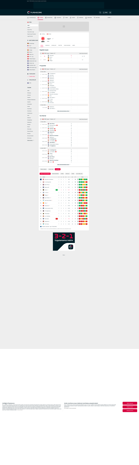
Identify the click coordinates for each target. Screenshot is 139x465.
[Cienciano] (43, 218)
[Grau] (43, 203)
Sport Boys (47, 184)
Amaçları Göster (130, 410)
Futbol (43, 34)
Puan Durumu (67, 45)
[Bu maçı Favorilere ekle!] (41, 56)
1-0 (56, 189)
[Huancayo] (43, 205)
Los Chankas (47, 216)
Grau (46, 203)
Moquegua (47, 213)
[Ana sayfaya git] (37, 12)
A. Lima (46, 192)
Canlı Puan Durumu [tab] (45, 173)
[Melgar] (43, 195)
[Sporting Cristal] (43, 200)
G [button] (61, 177)
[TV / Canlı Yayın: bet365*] (82, 56)
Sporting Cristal (48, 200)
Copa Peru (29, 29)
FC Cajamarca (47, 210)
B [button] (63, 177)
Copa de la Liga (30, 31)
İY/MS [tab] (73, 173)
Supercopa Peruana (31, 34)
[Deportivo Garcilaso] (43, 179)
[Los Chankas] (43, 216)
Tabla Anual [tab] (43, 169)
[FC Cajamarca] (43, 211)
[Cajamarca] (43, 221)
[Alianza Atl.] (43, 187)
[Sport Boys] (43, 184)
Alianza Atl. (47, 187)
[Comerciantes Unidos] (43, 208)
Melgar (46, 195)
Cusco (46, 189)
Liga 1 (28, 25)
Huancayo (47, 205)
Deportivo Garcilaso (49, 179)
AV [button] (72, 177)
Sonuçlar (54, 45)
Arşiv (73, 45)
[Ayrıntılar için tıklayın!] (64, 56)
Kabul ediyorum (130, 403)
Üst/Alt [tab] (67, 173)
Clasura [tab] (58, 169)
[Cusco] (43, 190)
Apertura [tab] (51, 169)
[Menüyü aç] (110, 12)
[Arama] (100, 12)
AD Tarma (47, 224)
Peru (50, 34)
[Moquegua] (43, 213)
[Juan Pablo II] (43, 197)
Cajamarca (47, 221)
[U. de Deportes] (43, 182)
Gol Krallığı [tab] (79, 173)
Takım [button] (44, 177)
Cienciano (47, 218)
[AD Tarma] (43, 224)
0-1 (56, 218)
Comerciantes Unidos (49, 208)
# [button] (40, 177)
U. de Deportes (48, 182)
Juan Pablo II (47, 197)
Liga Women (30, 36)
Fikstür (60, 45)
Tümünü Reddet (130, 406)
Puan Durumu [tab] (55, 173)
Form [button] (82, 177)
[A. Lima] (43, 192)
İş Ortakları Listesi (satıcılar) (70, 408)
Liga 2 (28, 27)
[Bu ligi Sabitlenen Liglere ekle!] (53, 39)
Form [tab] (62, 173)
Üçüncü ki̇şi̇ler (20, 409)
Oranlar (47, 45)
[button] (56, 177)
